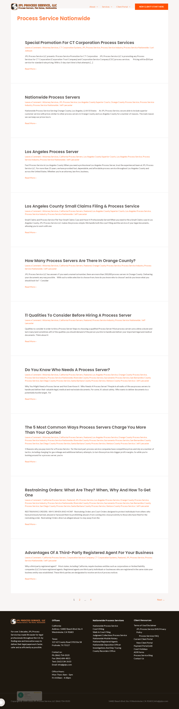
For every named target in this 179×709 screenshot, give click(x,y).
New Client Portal (144, 642)
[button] (96, 6)
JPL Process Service (91, 47)
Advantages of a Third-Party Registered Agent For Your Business (89, 552)
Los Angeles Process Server (51, 152)
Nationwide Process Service (105, 625)
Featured (88, 211)
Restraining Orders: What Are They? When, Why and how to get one (88, 492)
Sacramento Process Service (116, 377)
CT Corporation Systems (70, 47)
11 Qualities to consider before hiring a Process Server (78, 315)
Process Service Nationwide (136, 47)
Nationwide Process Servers (52, 97)
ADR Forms (139, 652)
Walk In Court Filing (102, 632)
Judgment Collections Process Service (110, 635)
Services (106, 6)
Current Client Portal (143, 639)
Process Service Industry (112, 47)
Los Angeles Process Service (129, 156)
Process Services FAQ (149, 636)
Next (161, 599)
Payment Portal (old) (143, 646)
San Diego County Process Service (55, 380)
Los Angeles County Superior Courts (94, 102)
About (92, 6)
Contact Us (139, 658)
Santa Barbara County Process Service (88, 380)
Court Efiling (98, 629)
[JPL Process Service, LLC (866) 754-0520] (34, 6)
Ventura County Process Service (120, 380)
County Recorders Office (104, 651)
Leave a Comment (33, 47)
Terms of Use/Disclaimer (145, 625)
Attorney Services (50, 47)
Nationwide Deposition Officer (107, 644)
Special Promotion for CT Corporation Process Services (79, 42)
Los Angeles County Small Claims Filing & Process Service (82, 206)
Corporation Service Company (80, 557)
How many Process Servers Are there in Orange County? (80, 260)
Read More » (30, 68)
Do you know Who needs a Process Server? (67, 370)
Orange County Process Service (125, 102)
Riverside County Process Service (88, 377)
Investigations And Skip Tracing (107, 648)
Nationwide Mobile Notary (105, 638)
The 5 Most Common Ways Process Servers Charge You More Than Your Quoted (85, 429)
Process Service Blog (143, 655)
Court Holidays (141, 649)
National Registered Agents (105, 641)
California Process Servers (71, 156)
